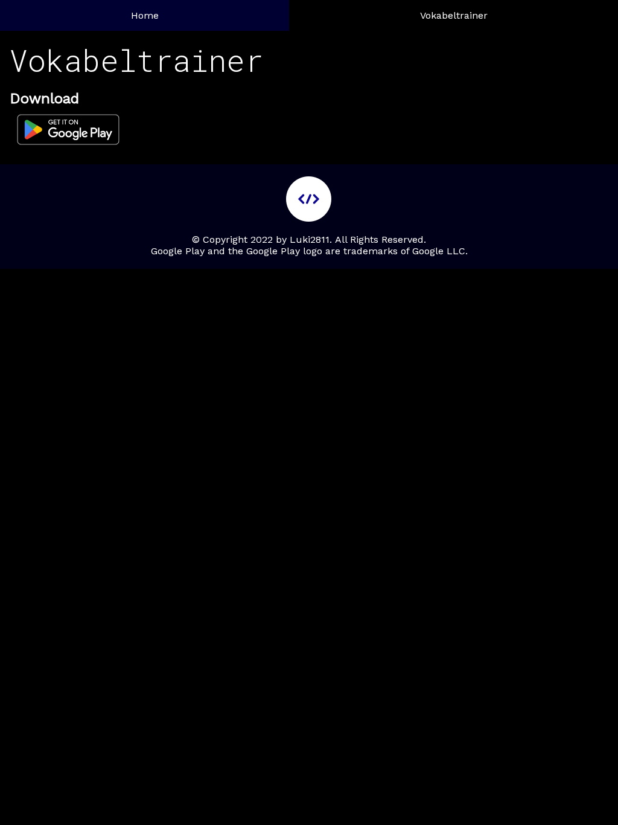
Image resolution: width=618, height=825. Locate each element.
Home (145, 15)
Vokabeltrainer (454, 15)
